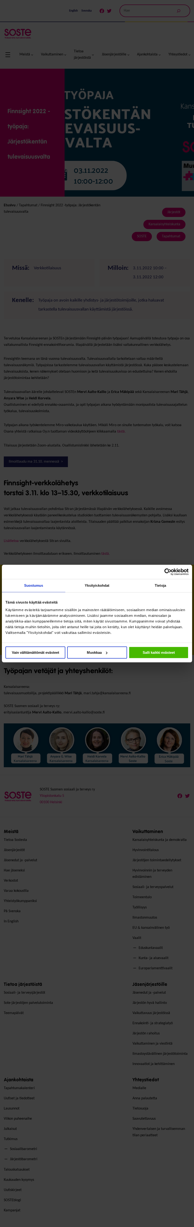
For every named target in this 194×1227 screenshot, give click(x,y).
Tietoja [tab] (160, 585)
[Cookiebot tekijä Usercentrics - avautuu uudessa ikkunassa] (168, 571)
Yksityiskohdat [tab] (97, 585)
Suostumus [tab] (33, 585)
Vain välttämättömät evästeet (35, 652)
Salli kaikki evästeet (159, 652)
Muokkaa (94, 652)
